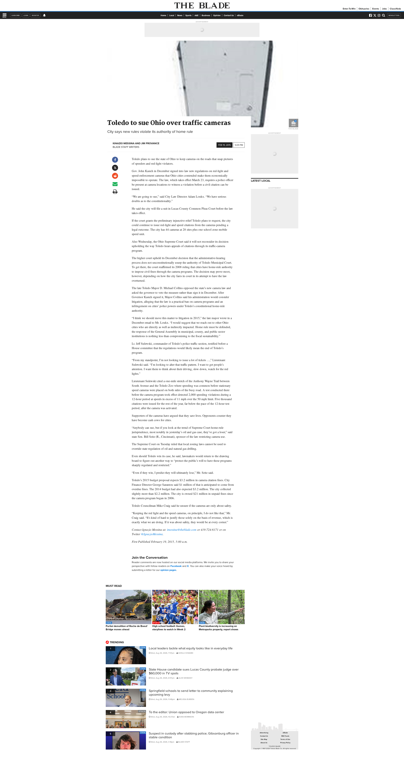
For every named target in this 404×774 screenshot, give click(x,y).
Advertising (264, 733)
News (179, 15)
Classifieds (395, 8)
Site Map (264, 739)
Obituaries (364, 8)
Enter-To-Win (349, 8)
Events (375, 8)
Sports (188, 15)
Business (206, 15)
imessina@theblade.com (181, 530)
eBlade (240, 15)
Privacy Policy (285, 742)
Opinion (217, 15)
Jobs (384, 8)
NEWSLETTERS (394, 15)
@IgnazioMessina (152, 534)
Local (171, 15)
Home (163, 15)
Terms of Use (285, 739)
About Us (264, 742)
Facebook (176, 566)
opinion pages (168, 570)
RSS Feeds (285, 736)
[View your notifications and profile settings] (44, 15)
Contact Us (229, 15)
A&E (197, 15)
